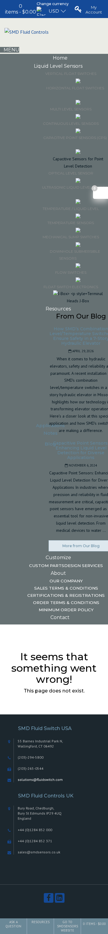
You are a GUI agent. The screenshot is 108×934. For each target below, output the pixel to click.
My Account (94, 9)
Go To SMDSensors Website (67, 926)
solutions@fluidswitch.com (40, 779)
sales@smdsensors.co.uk (39, 852)
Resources (41, 922)
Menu (11, 50)
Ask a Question (13, 924)
